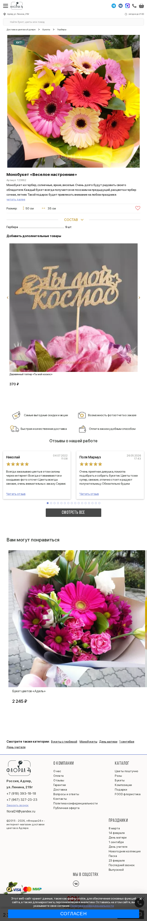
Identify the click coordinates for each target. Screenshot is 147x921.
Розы (118, 776)
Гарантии (59, 785)
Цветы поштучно (126, 771)
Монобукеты (88, 741)
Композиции (123, 785)
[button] (48, 503)
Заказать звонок (18, 805)
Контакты (60, 799)
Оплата (58, 776)
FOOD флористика (127, 794)
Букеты (120, 780)
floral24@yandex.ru (21, 811)
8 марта (114, 828)
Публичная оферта (66, 808)
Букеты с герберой (64, 741)
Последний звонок (122, 865)
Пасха (113, 856)
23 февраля (117, 860)
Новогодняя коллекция (124, 851)
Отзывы (58, 780)
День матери (108, 741)
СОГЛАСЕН (73, 913)
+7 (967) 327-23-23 (22, 800)
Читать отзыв (15, 494)
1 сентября (126, 741)
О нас (57, 771)
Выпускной (116, 870)
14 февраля (117, 833)
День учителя (16, 747)
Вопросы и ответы (66, 794)
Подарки (121, 789)
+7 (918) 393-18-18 (21, 793)
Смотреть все (73, 512)
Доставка (60, 789)
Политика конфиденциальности (92, 906)
